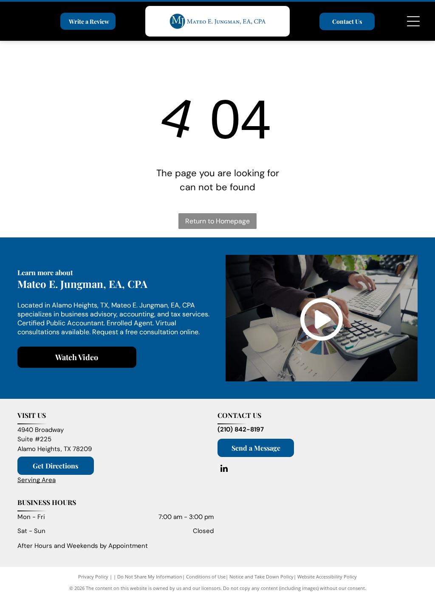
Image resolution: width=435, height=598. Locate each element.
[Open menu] (413, 21)
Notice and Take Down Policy (261, 576)
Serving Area (36, 480)
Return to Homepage (217, 221)
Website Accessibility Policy (327, 576)
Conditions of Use (206, 576)
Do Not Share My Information (149, 576)
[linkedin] (224, 469)
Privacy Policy (93, 576)
